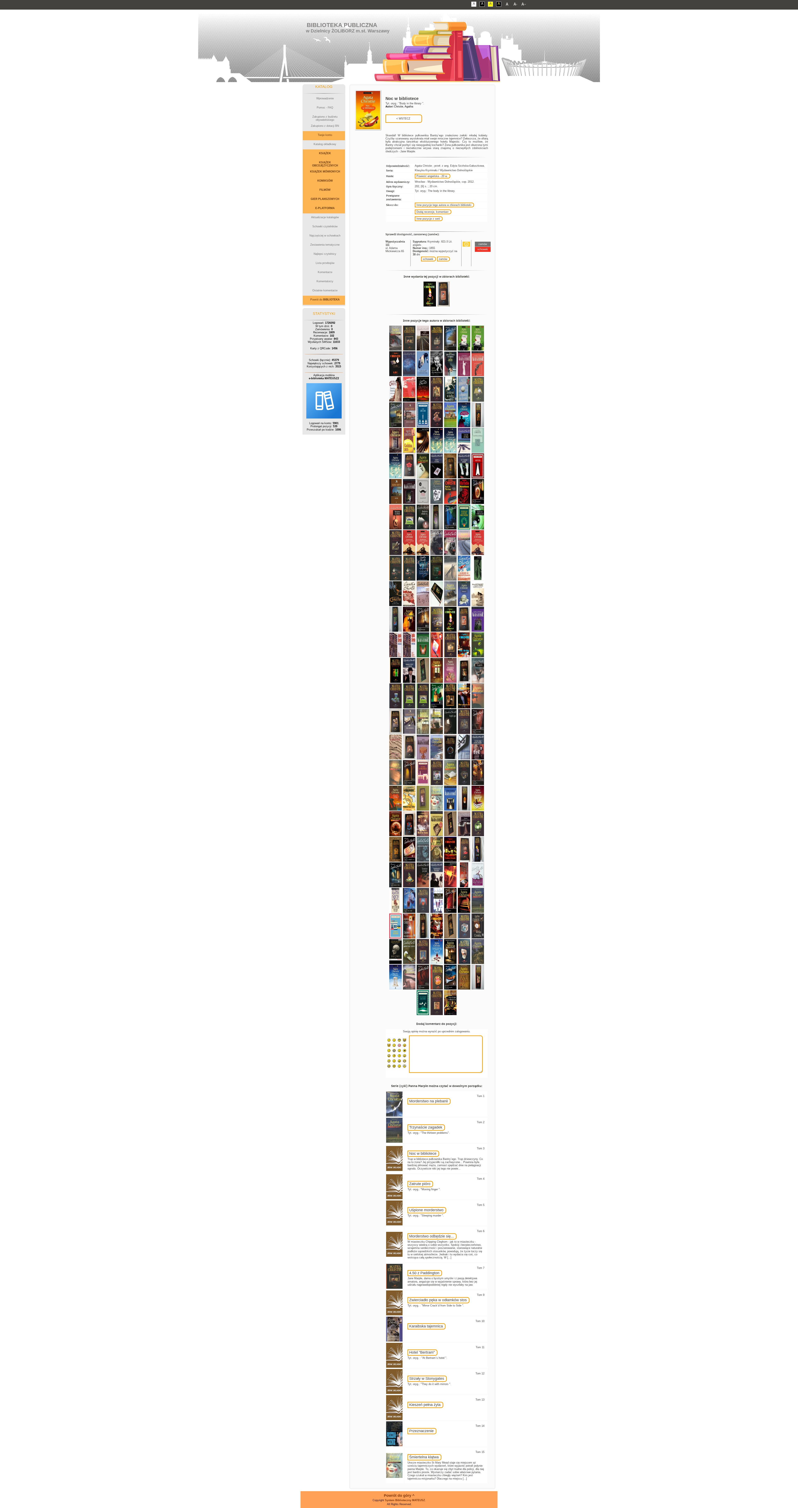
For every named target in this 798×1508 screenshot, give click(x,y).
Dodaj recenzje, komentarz (432, 211)
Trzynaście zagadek (425, 1127)
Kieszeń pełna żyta (425, 1405)
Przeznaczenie (421, 1431)
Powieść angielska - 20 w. (432, 176)
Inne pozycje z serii (428, 218)
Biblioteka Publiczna (342, 25)
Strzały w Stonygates (426, 1378)
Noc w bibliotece (422, 1153)
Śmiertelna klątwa (424, 1457)
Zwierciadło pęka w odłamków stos (438, 1300)
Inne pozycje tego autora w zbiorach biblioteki (443, 205)
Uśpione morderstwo (426, 1210)
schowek (428, 259)
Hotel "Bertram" (422, 1352)
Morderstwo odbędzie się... (431, 1236)
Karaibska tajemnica (426, 1326)
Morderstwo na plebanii (428, 1101)
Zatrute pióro (419, 1184)
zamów (443, 259)
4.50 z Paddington (424, 1273)
